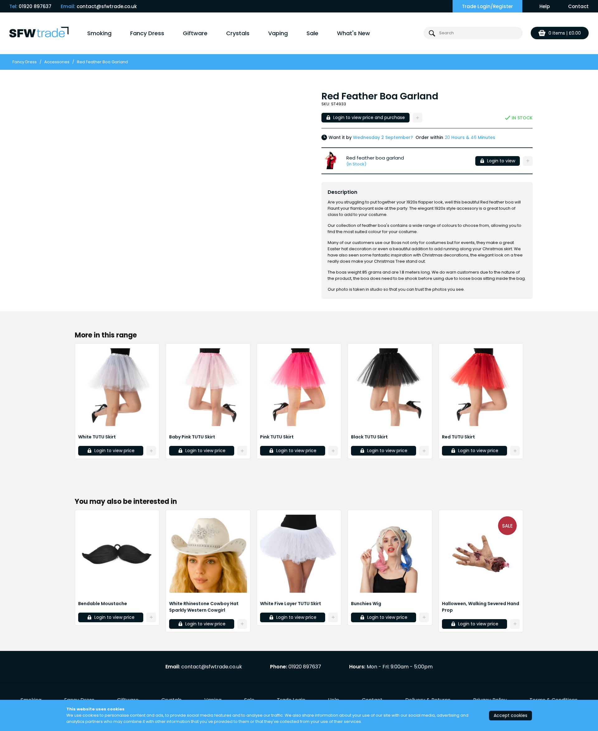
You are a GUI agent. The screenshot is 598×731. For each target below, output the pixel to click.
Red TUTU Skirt (458, 437)
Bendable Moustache (102, 603)
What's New (353, 33)
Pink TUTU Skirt (277, 437)
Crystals (237, 33)
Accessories (56, 62)
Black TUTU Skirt (369, 437)
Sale (312, 33)
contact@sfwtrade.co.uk (107, 6)
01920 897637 (35, 6)
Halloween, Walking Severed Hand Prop (480, 606)
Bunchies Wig (366, 603)
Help (544, 6)
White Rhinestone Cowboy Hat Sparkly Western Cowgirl (204, 606)
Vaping (278, 33)
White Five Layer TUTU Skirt (290, 603)
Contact (578, 6)
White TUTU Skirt (97, 437)
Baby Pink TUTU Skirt (192, 437)
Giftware (195, 33)
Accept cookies (510, 715)
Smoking (99, 33)
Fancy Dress (147, 33)
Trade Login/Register (487, 6)
